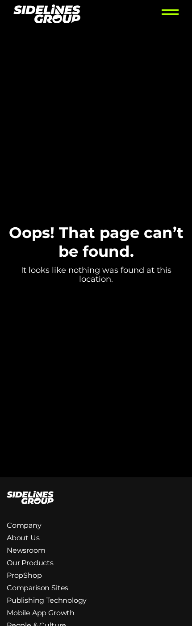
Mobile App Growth (41, 613)
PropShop (24, 575)
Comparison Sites (37, 588)
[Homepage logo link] (46, 14)
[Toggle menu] (170, 15)
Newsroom (26, 550)
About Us (23, 538)
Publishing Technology (47, 600)
